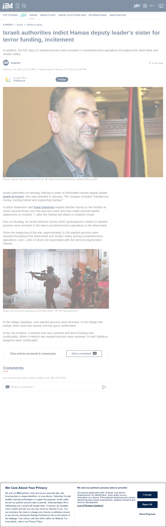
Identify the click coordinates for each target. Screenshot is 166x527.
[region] (83, 505)
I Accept (147, 495)
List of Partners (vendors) (90, 505)
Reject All (147, 504)
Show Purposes (147, 514)
